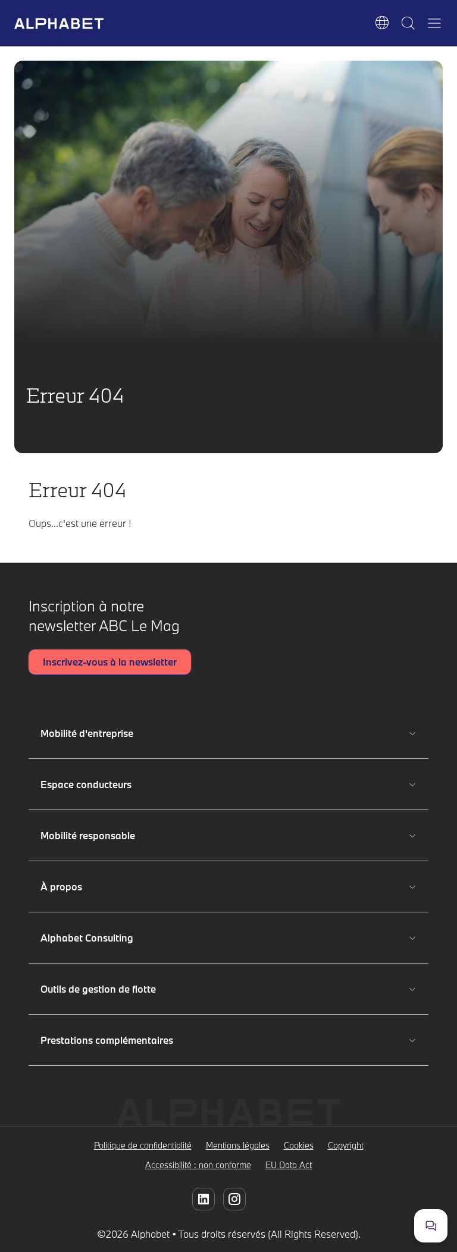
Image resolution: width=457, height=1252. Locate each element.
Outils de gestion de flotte (98, 989)
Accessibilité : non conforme (198, 1165)
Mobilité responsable (89, 835)
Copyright (346, 1145)
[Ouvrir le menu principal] (434, 23)
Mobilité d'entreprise (89, 733)
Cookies (299, 1145)
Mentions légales (238, 1145)
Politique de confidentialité (143, 1145)
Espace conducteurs (89, 784)
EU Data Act (288, 1165)
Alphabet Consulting (89, 937)
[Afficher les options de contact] (430, 1225)
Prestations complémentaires (106, 1040)
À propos (89, 886)
